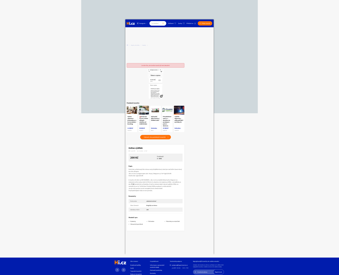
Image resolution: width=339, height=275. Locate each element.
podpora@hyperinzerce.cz (180, 265)
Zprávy (180, 23)
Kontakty (153, 273)
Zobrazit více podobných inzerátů (155, 137)
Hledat (163, 23)
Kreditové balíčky (135, 265)
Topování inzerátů (135, 271)
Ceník (132, 268)
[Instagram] (123, 270)
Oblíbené (171, 23)
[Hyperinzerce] (131, 23)
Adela (160, 158)
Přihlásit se (189, 23)
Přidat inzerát (206, 23)
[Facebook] (117, 270)
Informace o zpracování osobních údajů (157, 266)
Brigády (144, 45)
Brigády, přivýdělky (135, 45)
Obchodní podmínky (156, 270)
